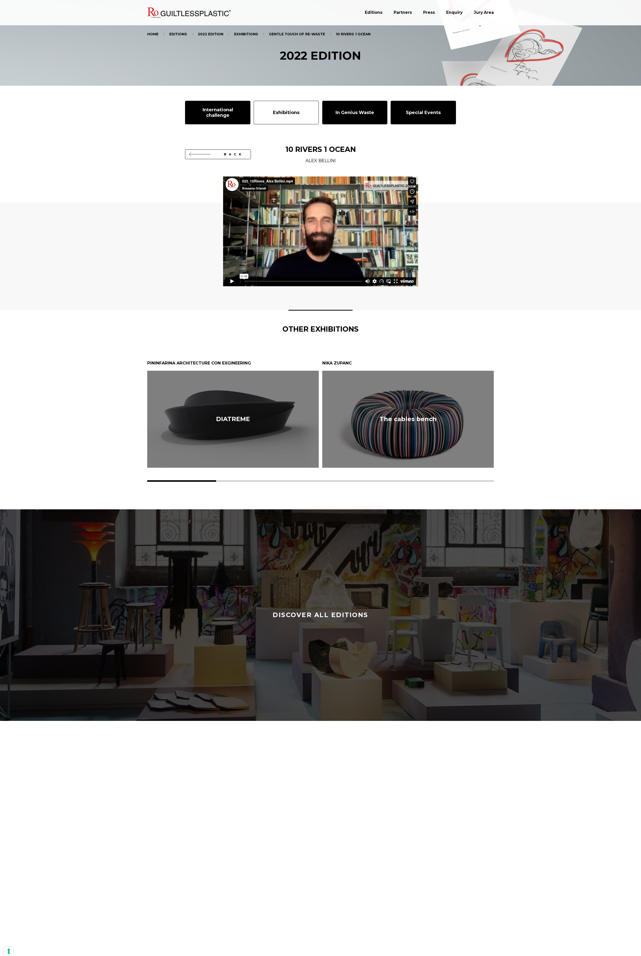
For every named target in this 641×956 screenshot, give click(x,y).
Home (152, 34)
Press (429, 12)
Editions (373, 12)
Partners (403, 12)
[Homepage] (189, 13)
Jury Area (484, 12)
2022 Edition (210, 34)
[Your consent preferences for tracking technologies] (9, 951)
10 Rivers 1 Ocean (353, 34)
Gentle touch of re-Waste (297, 34)
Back (234, 154)
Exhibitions (246, 34)
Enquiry (454, 12)
